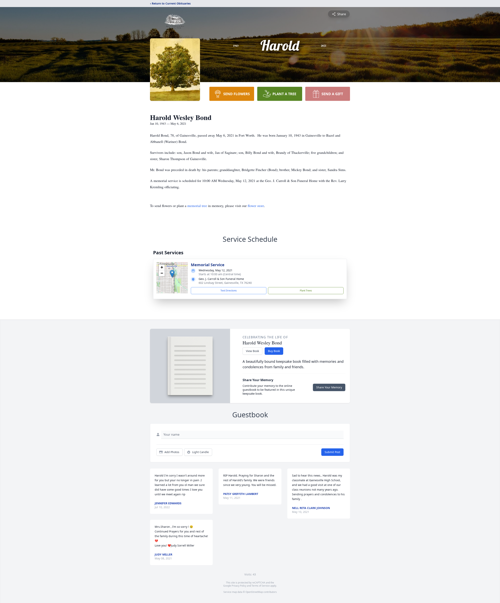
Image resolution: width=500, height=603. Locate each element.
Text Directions (229, 290)
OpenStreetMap (254, 592)
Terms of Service (261, 585)
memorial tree (197, 205)
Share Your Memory (329, 387)
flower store (256, 205)
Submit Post (332, 452)
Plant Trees (306, 290)
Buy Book (274, 351)
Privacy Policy (239, 585)
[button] (172, 274)
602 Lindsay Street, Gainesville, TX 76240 (225, 283)
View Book (252, 351)
